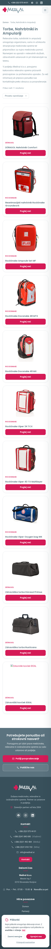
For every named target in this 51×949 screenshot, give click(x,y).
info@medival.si (27, 852)
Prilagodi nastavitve (25, 942)
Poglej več (25, 153)
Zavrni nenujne (15, 936)
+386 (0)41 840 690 (27, 836)
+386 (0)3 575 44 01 (27, 831)
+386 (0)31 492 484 (27, 842)
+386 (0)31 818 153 (27, 847)
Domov (6, 22)
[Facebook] (32, 3)
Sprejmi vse (36, 936)
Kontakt (25, 859)
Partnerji (25, 911)
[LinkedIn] (41, 3)
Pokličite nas (27, 767)
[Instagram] (37, 3)
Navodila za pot (41, 889)
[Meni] (45, 10)
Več (23, 930)
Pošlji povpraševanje (27, 758)
